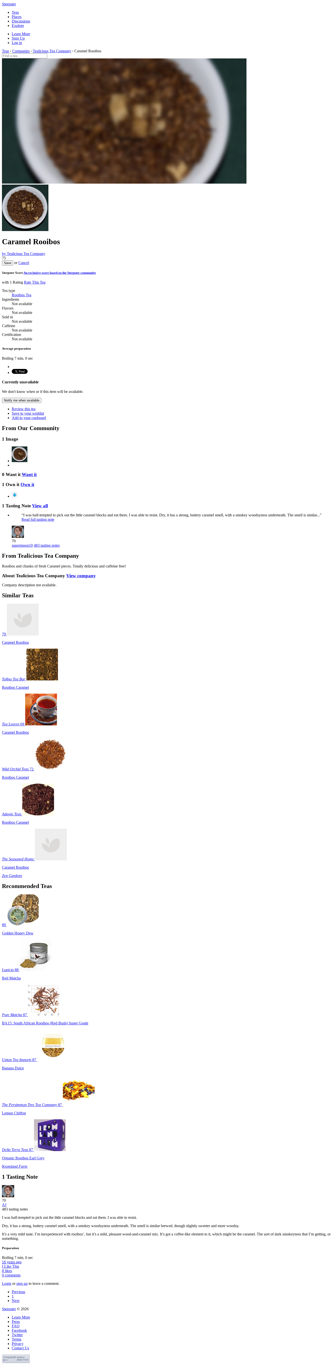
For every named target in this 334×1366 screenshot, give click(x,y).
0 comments (11, 1275)
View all (40, 505)
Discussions (21, 21)
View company (81, 575)
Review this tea (23, 409)
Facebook (19, 1330)
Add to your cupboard (29, 418)
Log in (17, 43)
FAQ (16, 1326)
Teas (15, 12)
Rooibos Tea (21, 295)
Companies (21, 51)
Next (15, 1301)
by (23, 254)
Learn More (21, 34)
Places (17, 17)
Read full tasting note (38, 519)
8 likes (7, 1271)
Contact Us (20, 1348)
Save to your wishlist (28, 413)
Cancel (23, 263)
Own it (27, 484)
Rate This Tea (34, 282)
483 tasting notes (47, 545)
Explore (18, 25)
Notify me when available (21, 400)
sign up (22, 1283)
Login (6, 1283)
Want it (29, 474)
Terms (16, 1339)
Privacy (17, 1344)
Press (16, 1322)
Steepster (9, 4)
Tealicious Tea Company (52, 51)
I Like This (10, 1266)
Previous (18, 1292)
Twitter (17, 1335)
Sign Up (18, 38)
